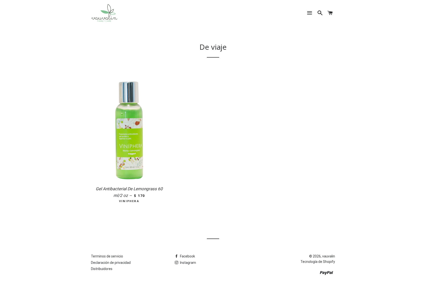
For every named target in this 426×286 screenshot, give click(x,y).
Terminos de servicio (107, 256)
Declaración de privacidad (111, 263)
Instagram (187, 263)
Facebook (187, 256)
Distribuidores (101, 269)
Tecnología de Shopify (318, 262)
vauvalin (328, 256)
